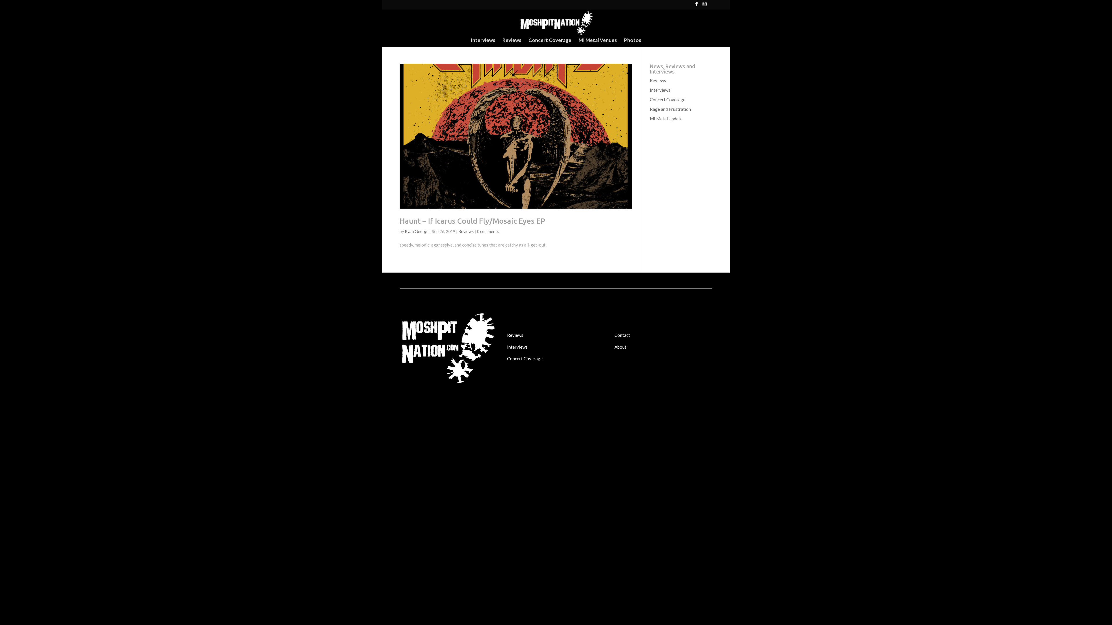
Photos (632, 40)
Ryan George (417, 231)
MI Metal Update (666, 118)
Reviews (511, 40)
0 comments (488, 231)
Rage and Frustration (670, 109)
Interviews (483, 40)
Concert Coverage (549, 40)
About (620, 347)
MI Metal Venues (598, 40)
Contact (622, 335)
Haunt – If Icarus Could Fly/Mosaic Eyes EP (472, 221)
